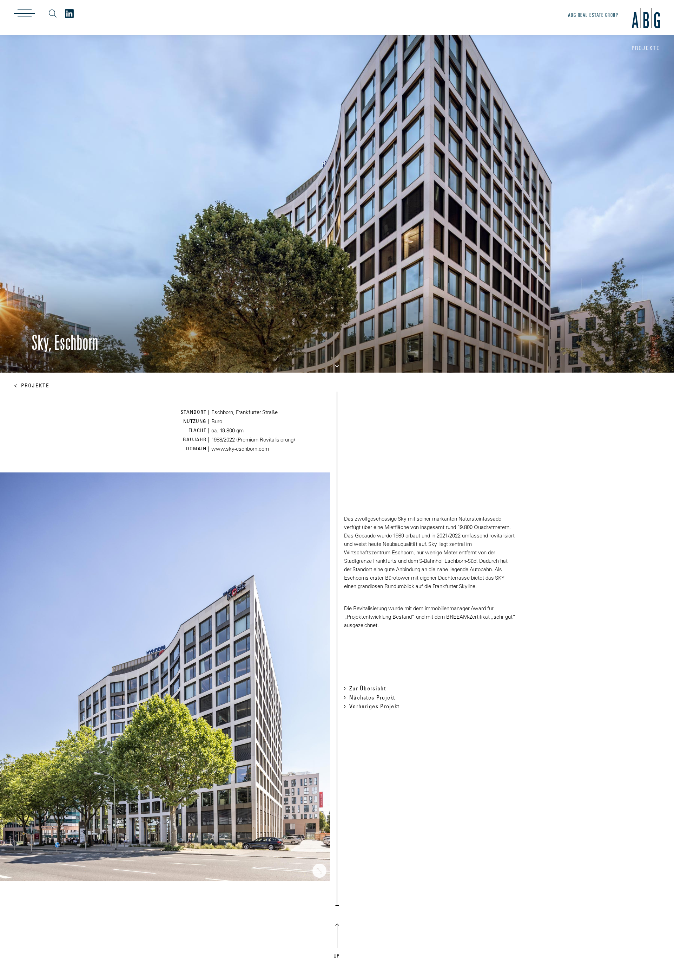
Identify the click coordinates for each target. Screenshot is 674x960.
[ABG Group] (69, 13)
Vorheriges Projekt (374, 706)
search (53, 13)
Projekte (35, 385)
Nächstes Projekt (372, 697)
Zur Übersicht (367, 688)
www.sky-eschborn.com (240, 448)
